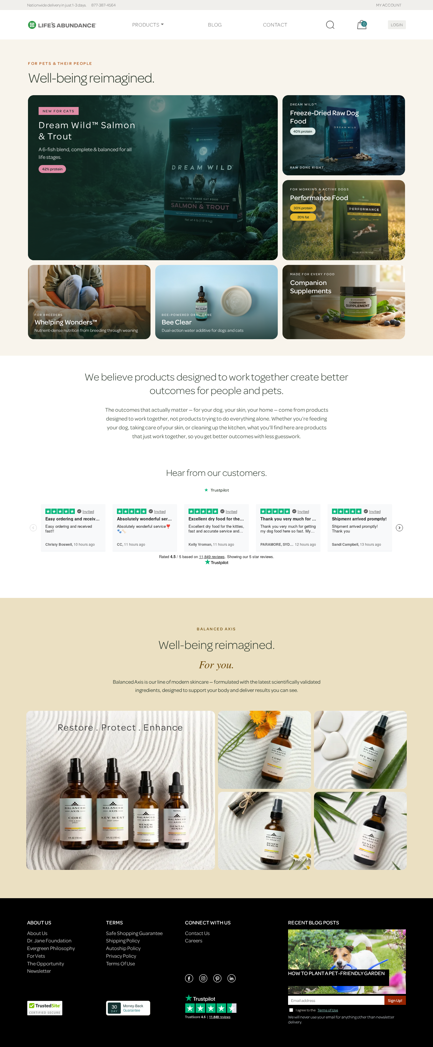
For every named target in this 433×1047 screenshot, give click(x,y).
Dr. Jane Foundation (49, 940)
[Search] (330, 24)
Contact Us (197, 933)
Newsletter (39, 971)
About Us (37, 933)
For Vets (36, 955)
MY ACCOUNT (389, 5)
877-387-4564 (103, 5)
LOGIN (397, 24)
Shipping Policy (123, 940)
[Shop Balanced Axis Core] (264, 750)
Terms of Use (328, 1010)
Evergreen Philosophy (51, 948)
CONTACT (275, 24)
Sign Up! (395, 1000)
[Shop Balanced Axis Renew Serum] (264, 831)
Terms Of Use (120, 963)
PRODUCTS (146, 24)
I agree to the (317, 1010)
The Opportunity (45, 963)
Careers (193, 940)
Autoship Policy (123, 948)
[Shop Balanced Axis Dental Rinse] (360, 831)
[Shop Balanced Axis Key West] (360, 750)
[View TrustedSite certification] (44, 1007)
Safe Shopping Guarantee (134, 933)
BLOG (215, 24)
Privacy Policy (121, 955)
